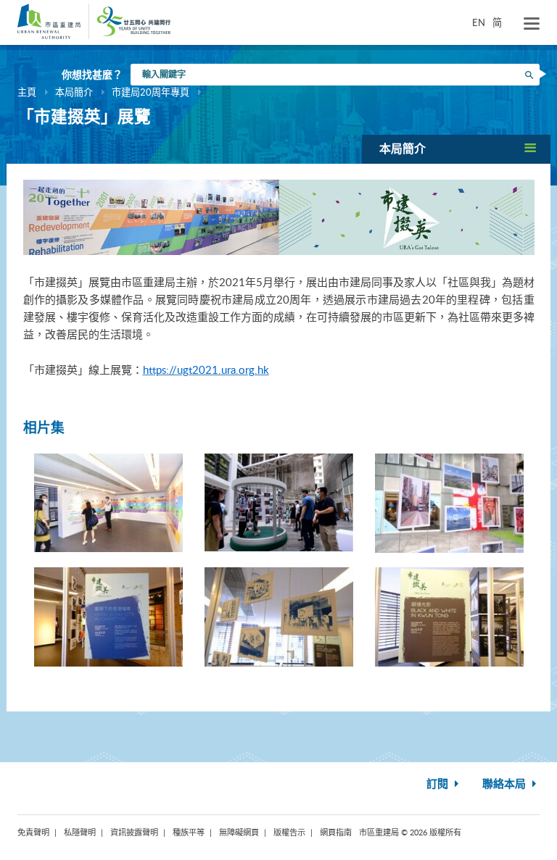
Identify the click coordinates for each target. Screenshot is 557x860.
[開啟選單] (532, 24)
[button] (456, 149)
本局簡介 (74, 92)
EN (478, 22)
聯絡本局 (505, 784)
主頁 (26, 92)
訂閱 (438, 784)
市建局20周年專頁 (150, 92)
